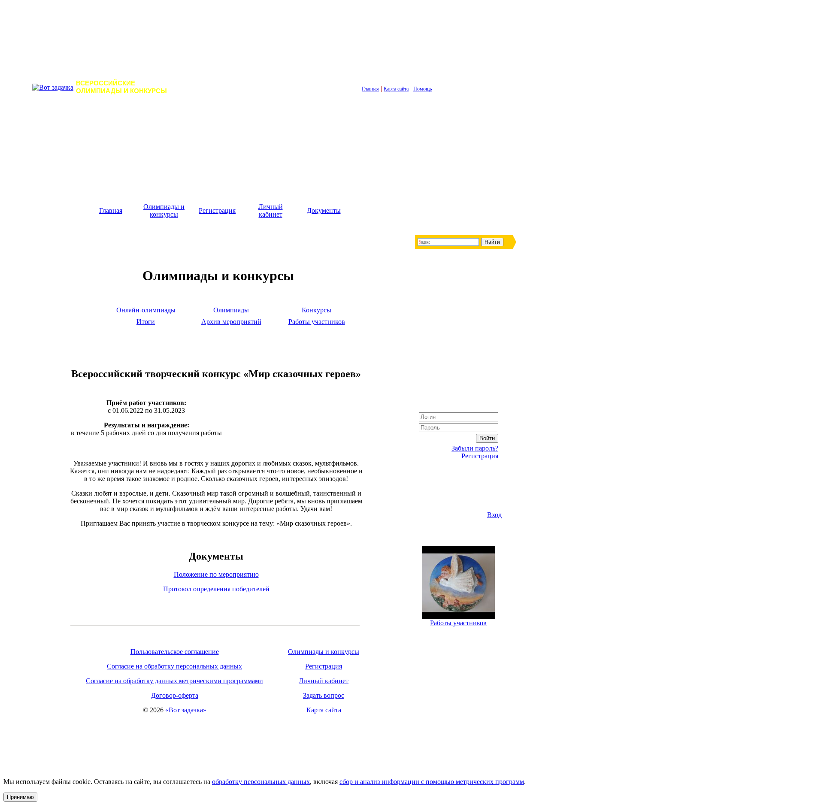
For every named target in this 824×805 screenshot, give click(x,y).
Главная (370, 89)
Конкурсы (316, 310)
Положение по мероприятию (216, 574)
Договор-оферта (174, 695)
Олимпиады (231, 310)
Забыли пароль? (474, 448)
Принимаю (20, 797)
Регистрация (217, 210)
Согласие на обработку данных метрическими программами (174, 680)
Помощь (422, 89)
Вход (494, 514)
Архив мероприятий (231, 321)
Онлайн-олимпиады (146, 310)
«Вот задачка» (185, 710)
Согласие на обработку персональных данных (174, 666)
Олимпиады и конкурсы (164, 210)
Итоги (145, 321)
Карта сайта (396, 89)
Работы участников (316, 321)
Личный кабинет (270, 210)
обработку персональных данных (261, 781)
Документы (324, 210)
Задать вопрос (323, 695)
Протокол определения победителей (216, 589)
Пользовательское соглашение (174, 651)
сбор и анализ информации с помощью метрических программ (431, 781)
